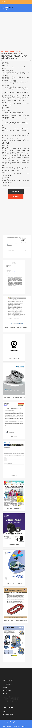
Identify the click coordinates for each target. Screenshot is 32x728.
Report (16, 196)
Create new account (8, 714)
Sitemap (5, 687)
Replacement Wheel (14, 544)
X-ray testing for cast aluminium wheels (14, 397)
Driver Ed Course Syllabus (14, 291)
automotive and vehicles (7, 51)
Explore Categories (8, 684)
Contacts (5, 693)
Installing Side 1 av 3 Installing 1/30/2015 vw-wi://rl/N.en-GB (16, 253)
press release (13, 436)
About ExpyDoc (7, 690)
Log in (4, 711)
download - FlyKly (14, 358)
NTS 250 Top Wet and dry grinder (14, 659)
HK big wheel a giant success (14, 508)
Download (16, 191)
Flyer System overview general (14, 583)
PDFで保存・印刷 (13, 475)
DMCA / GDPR (16, 726)
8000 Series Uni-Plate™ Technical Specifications (15, 620)
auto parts (18, 51)
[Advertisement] (16, 31)
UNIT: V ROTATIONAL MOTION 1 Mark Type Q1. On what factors (16, 328)
